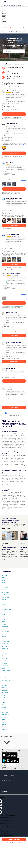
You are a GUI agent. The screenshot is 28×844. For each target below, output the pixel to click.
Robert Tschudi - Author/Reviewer (9, 542)
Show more (24, 144)
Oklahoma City (6, 680)
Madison (4, 727)
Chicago (4, 624)
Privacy (3, 831)
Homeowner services (8, 775)
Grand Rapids (5, 641)
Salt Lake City (5, 714)
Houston (4, 709)
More (3, 20)
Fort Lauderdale (6, 609)
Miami (3, 614)
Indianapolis (5, 626)
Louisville (4, 629)
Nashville (4, 697)
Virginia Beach (6, 722)
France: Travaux (4, 817)
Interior (4, 13)
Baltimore (4, 634)
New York (4, 658)
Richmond (4, 719)
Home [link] (3, 31)
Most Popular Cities (6, 736)
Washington (5, 607)
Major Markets (7, 571)
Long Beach (5, 585)
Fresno (3, 582)
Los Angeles (5, 587)
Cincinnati (4, 673)
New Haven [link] (11, 31)
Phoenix (4, 577)
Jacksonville (5, 612)
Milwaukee (5, 729)
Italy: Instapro (3, 823)
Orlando (4, 617)
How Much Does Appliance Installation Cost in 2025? (8, 547)
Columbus (4, 678)
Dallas (3, 702)
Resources (4, 786)
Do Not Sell (6, 835)
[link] (14, 96)
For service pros (6, 780)
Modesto (4, 590)
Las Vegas (4, 653)
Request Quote (14, 114)
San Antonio (5, 712)
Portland (4, 683)
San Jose (4, 599)
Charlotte (4, 663)
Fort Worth (5, 707)
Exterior (4, 15)
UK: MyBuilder (4, 830)
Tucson (4, 580)
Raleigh (4, 668)
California (4, 833)
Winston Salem (6, 670)
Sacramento (5, 592)
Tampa (3, 619)
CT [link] (6, 31)
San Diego (4, 595)
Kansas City (5, 648)
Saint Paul (4, 646)
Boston (4, 636)
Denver (4, 602)
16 (22, 413)
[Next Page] (25, 413)
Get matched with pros (14, 839)
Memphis (4, 695)
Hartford (4, 604)
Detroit (4, 639)
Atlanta (4, 621)
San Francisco (5, 597)
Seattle (4, 724)
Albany (3, 656)
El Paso (4, 705)
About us (4, 791)
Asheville (4, 661)
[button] (4, 148)
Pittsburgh (4, 690)
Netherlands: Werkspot (6, 827)
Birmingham (5, 575)
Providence (5, 692)
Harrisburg (4, 685)
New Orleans (5, 631)
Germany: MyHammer (6, 820)
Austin (3, 700)
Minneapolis (5, 643)
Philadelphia (5, 687)
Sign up (4, 767)
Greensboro (5, 665)
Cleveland (4, 675)
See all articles (6, 528)
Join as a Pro (18, 27)
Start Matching (8, 55)
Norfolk (4, 717)
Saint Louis (5, 651)
